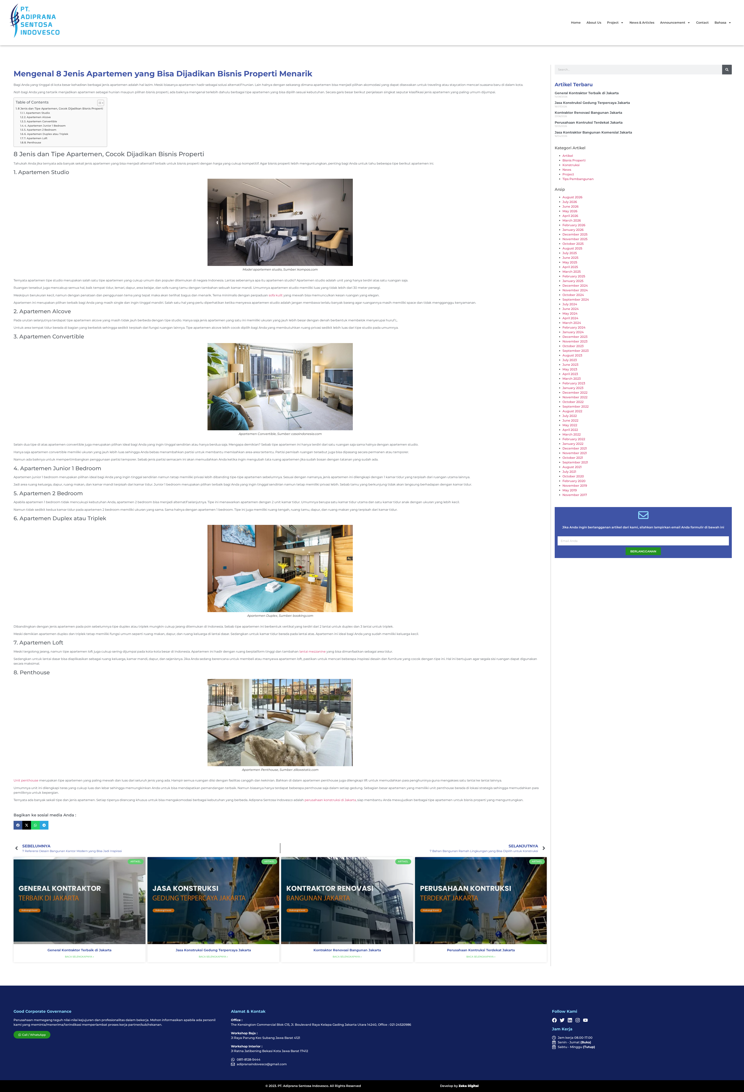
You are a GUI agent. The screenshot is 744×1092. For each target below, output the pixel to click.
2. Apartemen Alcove (37, 117)
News (566, 170)
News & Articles (641, 22)
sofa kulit (276, 295)
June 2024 (570, 309)
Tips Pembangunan (578, 179)
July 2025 (569, 253)
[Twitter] (562, 1020)
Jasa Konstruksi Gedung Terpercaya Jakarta (213, 950)
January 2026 (573, 230)
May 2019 (569, 490)
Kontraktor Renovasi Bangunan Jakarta (347, 950)
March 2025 (571, 271)
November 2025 (574, 239)
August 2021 (572, 467)
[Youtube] (585, 1020)
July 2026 (569, 202)
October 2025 (573, 244)
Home (576, 22)
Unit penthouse (26, 780)
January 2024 (573, 332)
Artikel (567, 156)
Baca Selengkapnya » (79, 956)
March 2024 (571, 323)
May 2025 (569, 262)
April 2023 (570, 374)
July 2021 (569, 472)
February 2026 (573, 225)
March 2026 (571, 220)
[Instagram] (577, 1020)
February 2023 (573, 383)
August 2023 (572, 355)
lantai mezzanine (312, 651)
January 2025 (572, 281)
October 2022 (573, 402)
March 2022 (571, 434)
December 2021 (574, 448)
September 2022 (575, 406)
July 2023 (569, 360)
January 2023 (572, 388)
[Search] (727, 69)
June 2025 (570, 258)
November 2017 (574, 495)
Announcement (672, 22)
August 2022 (572, 411)
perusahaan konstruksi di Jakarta (330, 800)
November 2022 (574, 397)
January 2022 (572, 444)
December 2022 (574, 392)
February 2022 (573, 439)
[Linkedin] (569, 1020)
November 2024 (575, 290)
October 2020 (573, 476)
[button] (18, 825)
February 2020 (574, 481)
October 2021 (572, 458)
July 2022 (569, 416)
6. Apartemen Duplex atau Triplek (46, 133)
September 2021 (575, 462)
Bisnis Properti (574, 160)
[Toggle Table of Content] (98, 103)
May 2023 (569, 369)
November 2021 (574, 453)
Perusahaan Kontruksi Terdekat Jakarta (481, 950)
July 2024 (569, 304)
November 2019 (574, 485)
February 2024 (574, 327)
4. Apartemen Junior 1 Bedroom (45, 125)
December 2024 (575, 285)
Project (613, 22)
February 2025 (573, 276)
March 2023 (571, 378)
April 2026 (570, 216)
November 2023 (574, 341)
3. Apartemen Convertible (40, 121)
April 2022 (570, 430)
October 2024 (573, 295)
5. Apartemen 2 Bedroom (40, 129)
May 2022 (569, 425)
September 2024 (575, 299)
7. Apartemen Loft (35, 138)
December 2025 (574, 234)
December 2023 (574, 337)
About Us (593, 22)
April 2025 (570, 267)
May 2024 (570, 313)
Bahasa (720, 22)
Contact (702, 22)
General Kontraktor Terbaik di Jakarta (79, 950)
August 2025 (572, 248)
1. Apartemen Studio (37, 112)
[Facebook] (554, 1020)
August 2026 (572, 197)
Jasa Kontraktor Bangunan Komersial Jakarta (593, 132)
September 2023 (575, 351)
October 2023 (573, 346)
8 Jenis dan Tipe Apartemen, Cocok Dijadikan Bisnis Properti (60, 108)
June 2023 (570, 365)
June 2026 (570, 206)
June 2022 (570, 420)
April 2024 (570, 318)
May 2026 (569, 211)
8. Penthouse (32, 142)
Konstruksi (571, 165)
